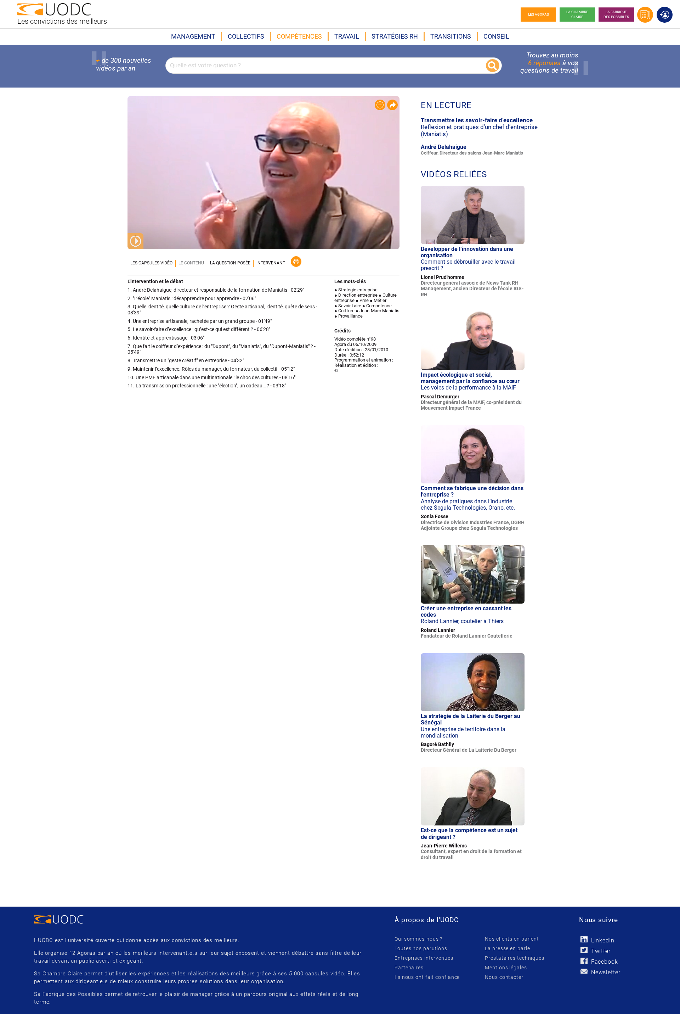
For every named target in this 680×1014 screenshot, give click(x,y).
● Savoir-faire (347, 305)
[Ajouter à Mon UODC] (380, 105)
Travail (346, 36)
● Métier (378, 300)
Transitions (450, 36)
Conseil (496, 36)
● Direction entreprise (356, 295)
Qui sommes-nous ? (418, 939)
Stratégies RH (395, 36)
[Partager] (392, 105)
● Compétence (377, 305)
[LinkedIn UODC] (584, 939)
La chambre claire (577, 14)
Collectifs (246, 36)
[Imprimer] (296, 261)
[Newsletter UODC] (584, 971)
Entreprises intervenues (424, 958)
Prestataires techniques (514, 958)
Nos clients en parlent (512, 939)
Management (193, 36)
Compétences (299, 36)
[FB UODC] (584, 961)
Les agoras (538, 14)
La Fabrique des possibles (616, 14)
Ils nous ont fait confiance (427, 977)
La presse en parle (507, 948)
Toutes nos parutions (421, 948)
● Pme (362, 300)
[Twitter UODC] (584, 950)
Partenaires (409, 967)
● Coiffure (344, 310)
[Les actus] (645, 15)
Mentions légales (506, 967)
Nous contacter (504, 977)
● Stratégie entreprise (356, 289)
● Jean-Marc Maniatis (378, 310)
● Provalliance (348, 316)
